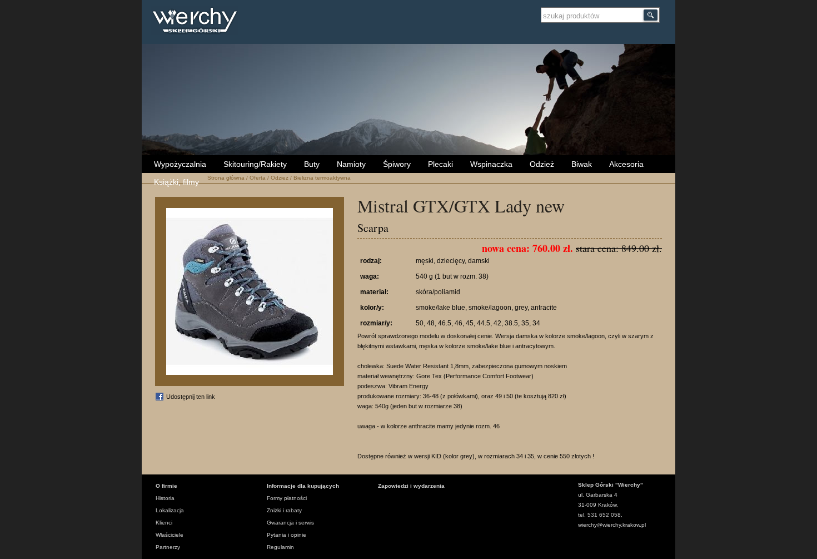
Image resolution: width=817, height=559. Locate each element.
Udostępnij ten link (190, 396)
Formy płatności (287, 498)
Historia (165, 498)
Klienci (164, 523)
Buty (312, 164)
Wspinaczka (491, 164)
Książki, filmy (176, 181)
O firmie (166, 486)
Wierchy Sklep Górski (197, 22)
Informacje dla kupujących (303, 486)
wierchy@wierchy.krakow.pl (612, 525)
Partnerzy (168, 547)
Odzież (542, 164)
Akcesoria (626, 164)
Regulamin (280, 547)
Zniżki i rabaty (284, 510)
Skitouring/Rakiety (255, 164)
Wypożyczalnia (180, 164)
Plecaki (440, 164)
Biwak (581, 164)
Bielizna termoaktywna (322, 178)
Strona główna (226, 178)
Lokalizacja (170, 510)
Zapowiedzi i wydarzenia (411, 486)
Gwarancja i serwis (290, 523)
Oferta (258, 178)
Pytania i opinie (286, 535)
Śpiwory (397, 164)
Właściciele (169, 535)
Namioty (351, 164)
